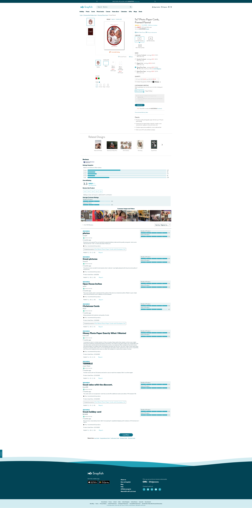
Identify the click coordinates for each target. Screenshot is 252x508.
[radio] (96, 78)
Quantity (137, 76)
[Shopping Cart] (171, 7)
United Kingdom (126, 501)
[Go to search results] (131, 7)
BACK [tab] (113, 19)
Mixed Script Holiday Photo (112, 150)
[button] (119, 56)
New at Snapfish (126, 482)
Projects (165, 7)
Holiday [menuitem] (82, 11)
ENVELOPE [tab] (119, 19)
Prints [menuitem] (87, 11)
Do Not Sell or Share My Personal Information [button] (152, 503)
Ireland (115, 501)
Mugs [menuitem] (135, 11)
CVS (155, 68)
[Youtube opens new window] (156, 489)
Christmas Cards (131, 438)
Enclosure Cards (123, 438)
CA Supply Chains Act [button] (123, 503)
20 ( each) (146, 79)
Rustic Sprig (140, 150)
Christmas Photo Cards (103, 15)
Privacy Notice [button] (103, 503)
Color (97, 76)
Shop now (137, 1)
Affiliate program (126, 489)
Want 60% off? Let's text (128, 491)
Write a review (152, 25)
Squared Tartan (154, 150)
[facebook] (145, 489)
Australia (141, 501)
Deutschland (104, 501)
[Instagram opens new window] (149, 489)
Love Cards (96, 438)
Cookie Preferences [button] (112, 503)
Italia (119, 501)
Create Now (140, 105)
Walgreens (158, 68)
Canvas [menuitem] (108, 11)
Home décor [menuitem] (115, 11)
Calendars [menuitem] (124, 11)
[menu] (131, 57)
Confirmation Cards (114, 438)
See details (159, 108)
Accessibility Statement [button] (135, 503)
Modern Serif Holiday (98, 150)
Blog (122, 484)
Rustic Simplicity (126, 150)
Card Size (137, 35)
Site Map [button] (92, 503)
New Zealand (148, 501)
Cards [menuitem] (93, 11)
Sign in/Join (157, 7)
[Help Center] (169, 7)
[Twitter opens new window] (160, 489)
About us (123, 479)
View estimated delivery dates (141, 112)
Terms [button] (97, 503)
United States (134, 501)
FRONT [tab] (108, 19)
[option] (90, 22)
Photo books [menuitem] (100, 11)
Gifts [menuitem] (130, 11)
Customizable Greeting (142, 85)
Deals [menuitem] (140, 11)
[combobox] (114, 7)
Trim (96, 82)
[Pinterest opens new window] (153, 489)
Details (147, 29)
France (110, 501)
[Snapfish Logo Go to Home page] (86, 7)
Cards (81, 15)
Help (122, 486)
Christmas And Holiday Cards (89, 15)
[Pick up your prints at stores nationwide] (145, 481)
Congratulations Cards (105, 438)
